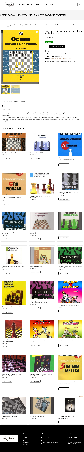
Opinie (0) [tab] (23, 101)
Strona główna (10, 25)
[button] (37, 32)
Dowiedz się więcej (7, 158)
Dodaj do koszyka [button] (64, 165)
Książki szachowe (28, 25)
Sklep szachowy (24, 4)
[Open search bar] (72, 4)
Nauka (37, 4)
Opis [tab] (4, 101)
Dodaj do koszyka (57, 46)
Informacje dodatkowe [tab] (12, 101)
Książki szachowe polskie (40, 25)
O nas (45, 4)
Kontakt (52, 4)
